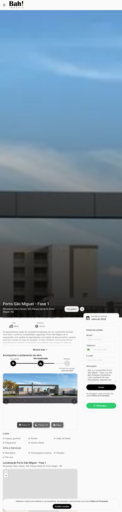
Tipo (14, 323)
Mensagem (91, 366)
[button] (40, 388)
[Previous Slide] (6, 401)
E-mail (89, 356)
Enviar (101, 387)
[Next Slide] (74, 401)
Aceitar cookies (62, 506)
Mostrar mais (39, 349)
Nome (89, 335)
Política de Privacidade (100, 396)
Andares (40, 323)
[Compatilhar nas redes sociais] (82, 309)
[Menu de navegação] (4, 5)
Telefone (90, 345)
